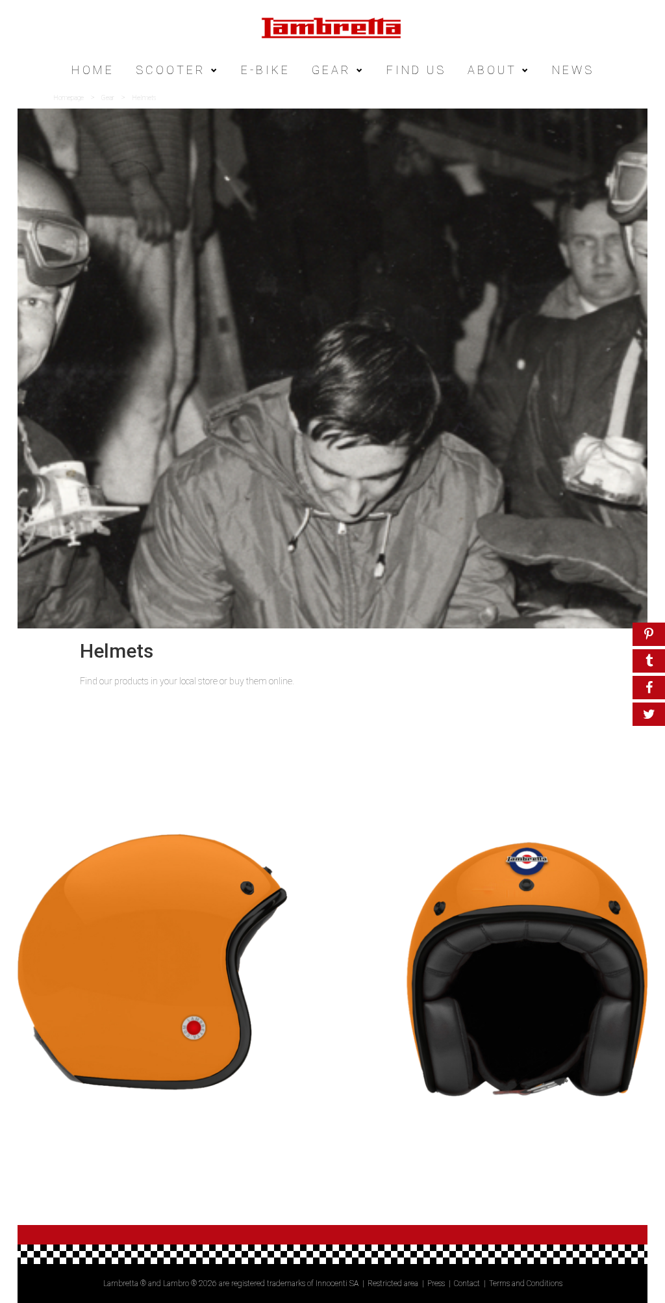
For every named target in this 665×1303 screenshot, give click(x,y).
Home (92, 70)
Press (436, 1283)
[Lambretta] (332, 27)
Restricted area (393, 1283)
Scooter (171, 70)
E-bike (265, 70)
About (492, 70)
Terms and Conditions (525, 1283)
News (573, 70)
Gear (331, 70)
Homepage (68, 97)
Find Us (416, 70)
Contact (467, 1283)
